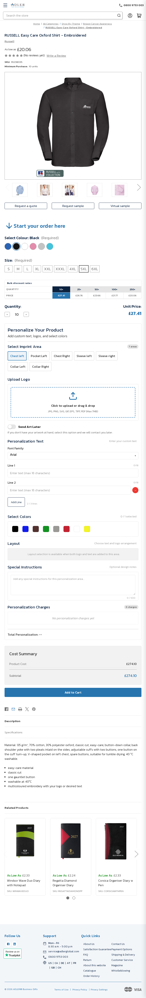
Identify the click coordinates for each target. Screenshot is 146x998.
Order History (91, 976)
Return (87, 960)
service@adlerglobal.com (63, 951)
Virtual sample (120, 206)
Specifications (13, 732)
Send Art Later (29, 426)
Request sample (73, 206)
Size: (18, 260)
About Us (88, 944)
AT (68, 963)
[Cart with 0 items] (139, 15)
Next (139, 187)
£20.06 (132, 295)
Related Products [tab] (17, 807)
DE (62, 963)
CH (59, 968)
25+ (79, 289)
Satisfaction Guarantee (97, 949)
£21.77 (115, 295)
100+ (114, 289)
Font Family (16, 448)
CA (56, 963)
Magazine (117, 965)
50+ (97, 289)
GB (53, 968)
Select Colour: (32, 238)
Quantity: (13, 306)
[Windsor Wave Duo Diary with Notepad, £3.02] (25, 841)
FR (74, 963)
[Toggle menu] (5, 5)
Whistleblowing (120, 971)
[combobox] (73, 455)
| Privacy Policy (78, 989)
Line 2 (12, 482)
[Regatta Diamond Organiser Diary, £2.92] (70, 841)
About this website (94, 965)
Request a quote (26, 206)
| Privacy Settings (98, 989)
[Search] (119, 15)
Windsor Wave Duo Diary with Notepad (23, 882)
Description (12, 721)
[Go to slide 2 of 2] (73, 898)
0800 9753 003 (58, 957)
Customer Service (122, 960)
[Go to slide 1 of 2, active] (67, 898)
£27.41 (61, 295)
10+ (61, 289)
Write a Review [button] (56, 55)
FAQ (85, 955)
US (50, 963)
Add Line (16, 502)
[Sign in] (130, 15)
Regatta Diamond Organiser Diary (65, 882)
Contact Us (118, 944)
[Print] (20, 709)
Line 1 (11, 465)
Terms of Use (61, 989)
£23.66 (97, 295)
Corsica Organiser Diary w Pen (115, 882)
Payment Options (121, 949)
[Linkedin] (14, 944)
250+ (132, 289)
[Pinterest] (34, 709)
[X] (27, 709)
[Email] (13, 709)
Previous (7, 187)
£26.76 (79, 295)
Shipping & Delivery (123, 955)
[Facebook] (6, 709)
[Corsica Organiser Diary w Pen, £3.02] (116, 841)
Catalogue (89, 971)
